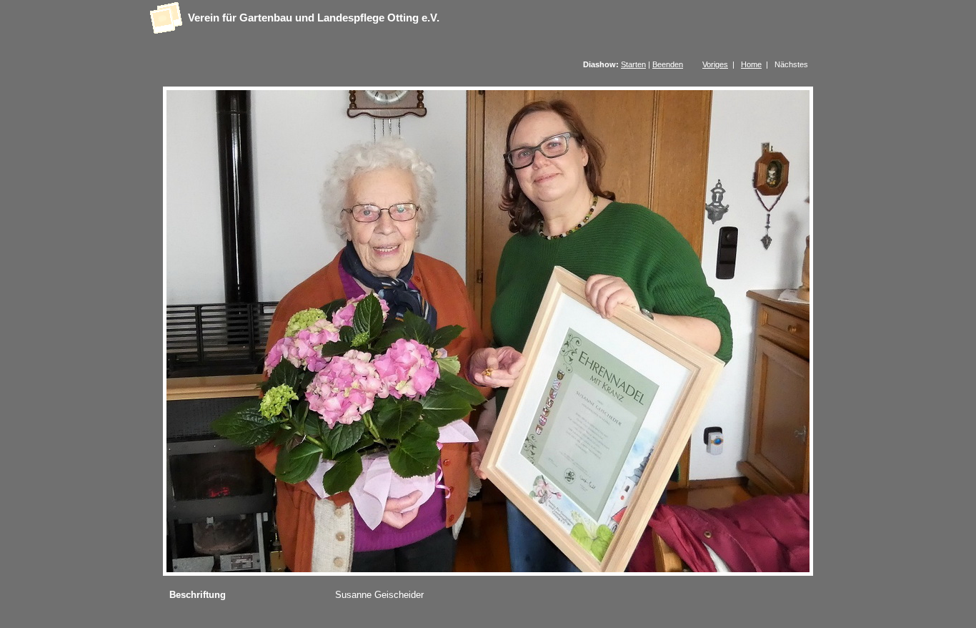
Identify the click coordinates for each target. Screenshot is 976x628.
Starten (633, 64)
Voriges (715, 64)
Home (751, 64)
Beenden (667, 64)
